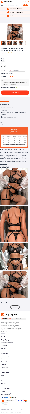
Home (2, 20)
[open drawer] (28, 1)
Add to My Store (15, 92)
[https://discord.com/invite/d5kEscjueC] (4, 333)
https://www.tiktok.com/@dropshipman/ (2, 333)
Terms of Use (4, 412)
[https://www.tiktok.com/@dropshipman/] (2, 333)
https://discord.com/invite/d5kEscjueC (4, 333)
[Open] (24, 70)
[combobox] (14, 70)
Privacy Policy (12, 412)
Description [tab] (4, 100)
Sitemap (19, 412)
